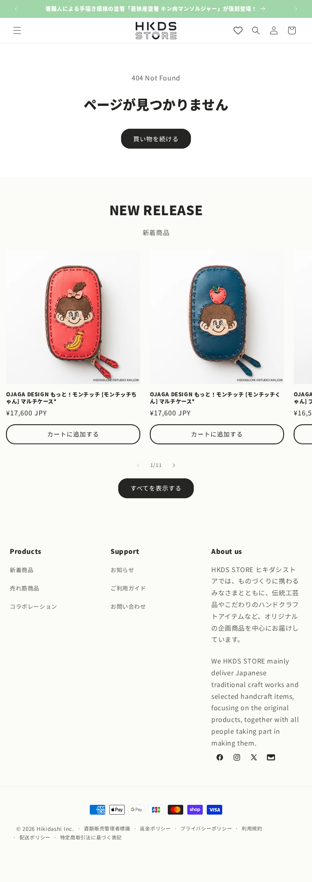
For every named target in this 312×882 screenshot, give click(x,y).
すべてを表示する (156, 488)
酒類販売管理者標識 (107, 828)
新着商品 (21, 570)
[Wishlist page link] (238, 30)
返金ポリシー (155, 828)
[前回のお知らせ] (16, 9)
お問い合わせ (128, 606)
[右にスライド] (174, 465)
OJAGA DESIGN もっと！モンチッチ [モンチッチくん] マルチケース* (215, 398)
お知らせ (122, 570)
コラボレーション (33, 606)
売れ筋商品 (24, 588)
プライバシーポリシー (206, 828)
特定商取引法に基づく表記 (91, 837)
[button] (17, 30)
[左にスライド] (138, 465)
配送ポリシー (35, 837)
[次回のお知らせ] (296, 9)
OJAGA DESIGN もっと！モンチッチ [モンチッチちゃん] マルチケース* (71, 398)
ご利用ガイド (128, 588)
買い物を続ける (156, 138)
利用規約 (252, 828)
